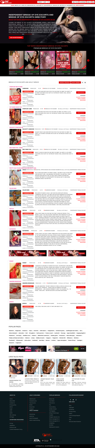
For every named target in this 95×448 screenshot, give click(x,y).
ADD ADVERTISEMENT (16, 37)
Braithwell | (35, 340)
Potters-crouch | (49, 333)
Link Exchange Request (74, 415)
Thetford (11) (39, 5)
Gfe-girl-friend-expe (54, 413)
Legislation (12, 425)
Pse (50, 405)
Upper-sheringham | (62, 340)
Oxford (11, 34)
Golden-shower (53, 409)
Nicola (11, 208)
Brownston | (62, 335)
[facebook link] (73, 399)
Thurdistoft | (12, 340)
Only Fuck (75, 2)
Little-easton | (43, 330)
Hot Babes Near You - (15, 107)
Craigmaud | (19, 342)
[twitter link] (70, 399)
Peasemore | (12, 335)
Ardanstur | (25, 330)
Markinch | (11, 330)
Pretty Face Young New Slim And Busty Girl (22, 168)
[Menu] (93, 2)
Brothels (51, 425)
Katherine (12, 229)
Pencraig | (63, 333)
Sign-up (89, 2)
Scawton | (34, 335)
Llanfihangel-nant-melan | (72, 330)
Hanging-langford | (81, 333)
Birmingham (18, 34)
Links (11, 411)
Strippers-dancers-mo (54, 417)
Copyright (71, 407)
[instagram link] (76, 399)
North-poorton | (41, 333)
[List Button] (82, 82)
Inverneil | (36, 330)
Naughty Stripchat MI (16, 127)
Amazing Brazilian (15, 281)
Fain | (81, 330)
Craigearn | (48, 338)
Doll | (26, 333)
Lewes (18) (24, 5)
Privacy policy (13, 405)
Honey (11, 261)
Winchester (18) (31, 5)
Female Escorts (33, 401)
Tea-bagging (52, 411)
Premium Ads (13, 427)
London (54, 32)
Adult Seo (31, 416)
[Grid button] (85, 82)
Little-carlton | (27, 340)
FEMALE (40, 2)
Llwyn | (31, 330)
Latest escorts (79, 5)
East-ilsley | (42, 340)
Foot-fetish (51, 401)
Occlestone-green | (60, 330)
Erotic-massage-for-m (54, 421)
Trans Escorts (32, 403)
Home (12, 5)
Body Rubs (32, 407)
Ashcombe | (21, 333)
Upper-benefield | (71, 333)
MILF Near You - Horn (16, 148)
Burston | (48, 340)
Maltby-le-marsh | (40, 338)
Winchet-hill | (62, 338)
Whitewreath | (19, 340)
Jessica (11, 302)
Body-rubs (51, 399)
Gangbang (51, 423)
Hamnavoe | (79, 335)
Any (45, 2)
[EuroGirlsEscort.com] (56, 440)
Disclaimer (71, 409)
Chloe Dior (12, 188)
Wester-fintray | (72, 340)
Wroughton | (32, 333)
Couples (51, 415)
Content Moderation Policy (16, 429)
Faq (70, 419)
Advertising (32, 414)
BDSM (30, 405)
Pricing (11, 423)
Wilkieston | (70, 338)
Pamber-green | (54, 335)
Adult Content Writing (34, 420)
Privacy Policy (72, 411)
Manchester (28, 34)
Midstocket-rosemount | (44, 335)
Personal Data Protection (75, 421)
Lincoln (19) (56, 5)
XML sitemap (13, 415)
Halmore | (27, 338)
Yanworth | (12, 342)
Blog (70, 405)
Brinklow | (76, 338)
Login (11, 409)
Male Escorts (32, 399)
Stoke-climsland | (13, 333)
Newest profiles (65, 82)
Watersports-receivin (54, 427)
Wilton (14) (63, 5)
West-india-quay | (70, 335)
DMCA (11, 407)
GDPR (11, 413)
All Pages (12, 417)
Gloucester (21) (48, 5)
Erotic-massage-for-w (54, 419)
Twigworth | (55, 338)
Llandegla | (80, 340)
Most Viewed (76, 82)
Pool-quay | (19, 335)
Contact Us (12, 403)
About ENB (12, 401)
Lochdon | (53, 340)
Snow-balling (52, 407)
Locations (82, 2)
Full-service (52, 403)
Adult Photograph (33, 418)
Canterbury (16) (70, 5)
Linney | (33, 338)
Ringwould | (18, 330)
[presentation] (7, 60)
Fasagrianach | (51, 330)
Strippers (31, 409)
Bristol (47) (18, 5)
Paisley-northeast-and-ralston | (16, 338)
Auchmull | (57, 333)
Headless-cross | (27, 335)
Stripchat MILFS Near (15, 87)
